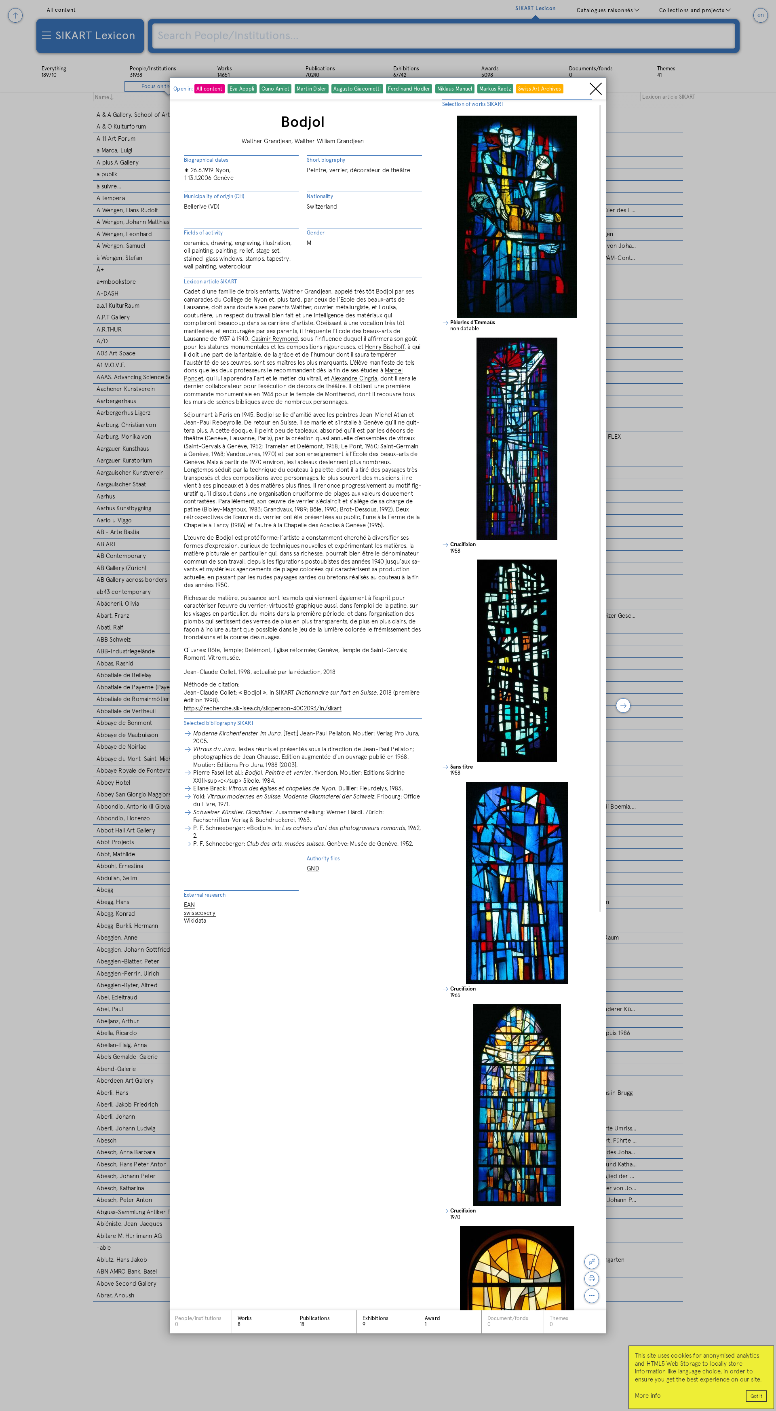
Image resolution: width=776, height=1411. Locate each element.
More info (648, 1396)
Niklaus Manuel (454, 89)
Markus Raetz (495, 89)
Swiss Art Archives (539, 89)
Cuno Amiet (275, 89)
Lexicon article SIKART (210, 282)
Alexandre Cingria (354, 379)
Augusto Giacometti (357, 89)
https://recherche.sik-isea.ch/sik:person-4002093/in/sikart (263, 709)
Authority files (323, 859)
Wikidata (195, 921)
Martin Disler (311, 89)
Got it (756, 1396)
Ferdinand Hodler (409, 89)
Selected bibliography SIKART (219, 723)
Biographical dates (206, 160)
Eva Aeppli (242, 89)
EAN (189, 905)
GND (313, 869)
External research (205, 895)
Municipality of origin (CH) (214, 196)
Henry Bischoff (385, 347)
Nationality (320, 196)
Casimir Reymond (274, 339)
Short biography (326, 160)
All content (209, 89)
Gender (316, 233)
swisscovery (200, 913)
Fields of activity (203, 233)
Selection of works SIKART (473, 104)
